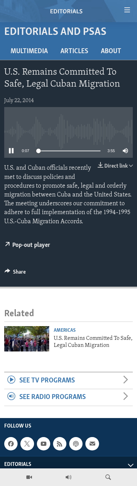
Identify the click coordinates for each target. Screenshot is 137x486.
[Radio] (68, 477)
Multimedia (29, 51)
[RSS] (59, 443)
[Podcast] (76, 443)
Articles (74, 51)
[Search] (108, 477)
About (111, 51)
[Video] (29, 477)
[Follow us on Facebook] (11, 443)
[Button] (15, 273)
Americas (65, 330)
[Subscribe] (92, 443)
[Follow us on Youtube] (43, 443)
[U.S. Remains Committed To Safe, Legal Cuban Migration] (26, 338)
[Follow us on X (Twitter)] (27, 443)
